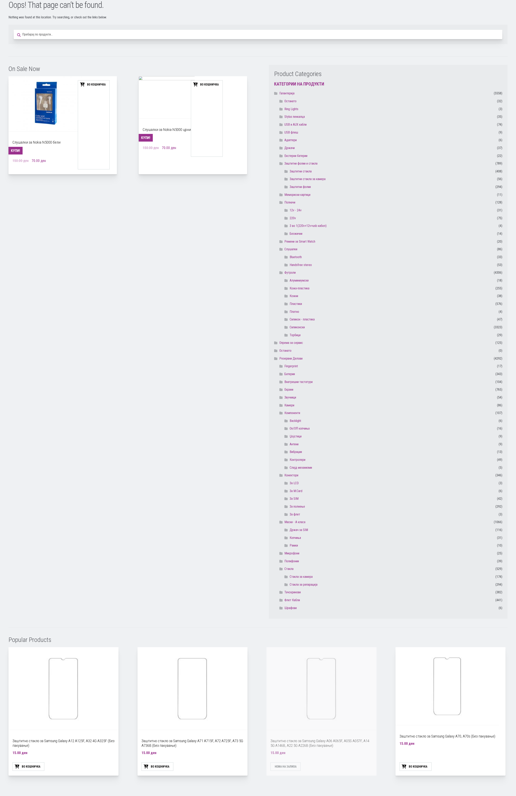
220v (293, 218)
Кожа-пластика (299, 288)
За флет (295, 514)
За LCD (294, 483)
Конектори (291, 475)
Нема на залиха (285, 766)
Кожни (294, 296)
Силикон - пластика (302, 319)
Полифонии (291, 561)
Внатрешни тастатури (298, 382)
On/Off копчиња (300, 428)
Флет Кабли (292, 600)
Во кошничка (96, 84)
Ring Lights (291, 109)
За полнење (297, 506)
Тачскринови (292, 592)
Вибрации (296, 452)
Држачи (289, 148)
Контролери (297, 460)
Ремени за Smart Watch (299, 241)
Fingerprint (291, 366)
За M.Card (296, 491)
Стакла (288, 569)
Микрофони (291, 553)
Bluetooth (296, 257)
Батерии (289, 374)
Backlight (295, 421)
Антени (294, 444)
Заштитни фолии (300, 187)
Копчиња (295, 538)
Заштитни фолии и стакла (300, 163)
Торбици (295, 335)
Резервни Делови (291, 358)
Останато (285, 351)
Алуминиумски (299, 280)
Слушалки (290, 249)
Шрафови (290, 608)
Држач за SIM (299, 530)
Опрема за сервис (291, 343)
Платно (294, 312)
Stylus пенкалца (294, 117)
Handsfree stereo (301, 265)
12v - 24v (296, 210)
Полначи (289, 202)
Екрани (288, 389)
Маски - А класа (294, 522)
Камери (289, 405)
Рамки (294, 545)
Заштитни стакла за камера (308, 179)
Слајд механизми (301, 467)
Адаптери (290, 140)
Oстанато (290, 101)
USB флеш (291, 132)
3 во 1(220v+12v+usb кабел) (308, 226)
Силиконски (297, 327)
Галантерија (286, 93)
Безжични (296, 234)
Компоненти (292, 413)
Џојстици (296, 436)
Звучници (290, 397)
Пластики (296, 304)
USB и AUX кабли (295, 124)
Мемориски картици (297, 195)
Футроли (290, 272)
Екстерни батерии (295, 156)
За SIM (294, 499)
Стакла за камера (301, 577)
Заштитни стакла (301, 171)
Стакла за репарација (303, 584)
